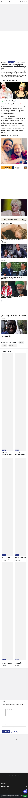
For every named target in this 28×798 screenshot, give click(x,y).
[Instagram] (18, 775)
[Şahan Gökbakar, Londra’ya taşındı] (7, 509)
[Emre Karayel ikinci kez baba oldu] (20, 614)
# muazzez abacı (12, 345)
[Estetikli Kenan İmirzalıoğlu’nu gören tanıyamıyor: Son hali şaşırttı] (7, 614)
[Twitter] (14, 775)
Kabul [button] (25, 796)
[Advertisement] (14, 15)
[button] (19, 1)
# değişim (21, 342)
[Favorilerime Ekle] (20, 104)
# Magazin (4, 345)
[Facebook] (9, 775)
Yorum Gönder (6, 731)
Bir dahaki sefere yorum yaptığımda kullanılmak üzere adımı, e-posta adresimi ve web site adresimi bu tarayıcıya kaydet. (14, 727)
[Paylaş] (26, 1)
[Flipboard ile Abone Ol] (17, 101)
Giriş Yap (15, 731)
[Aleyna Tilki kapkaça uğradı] (20, 509)
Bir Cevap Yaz (6, 701)
